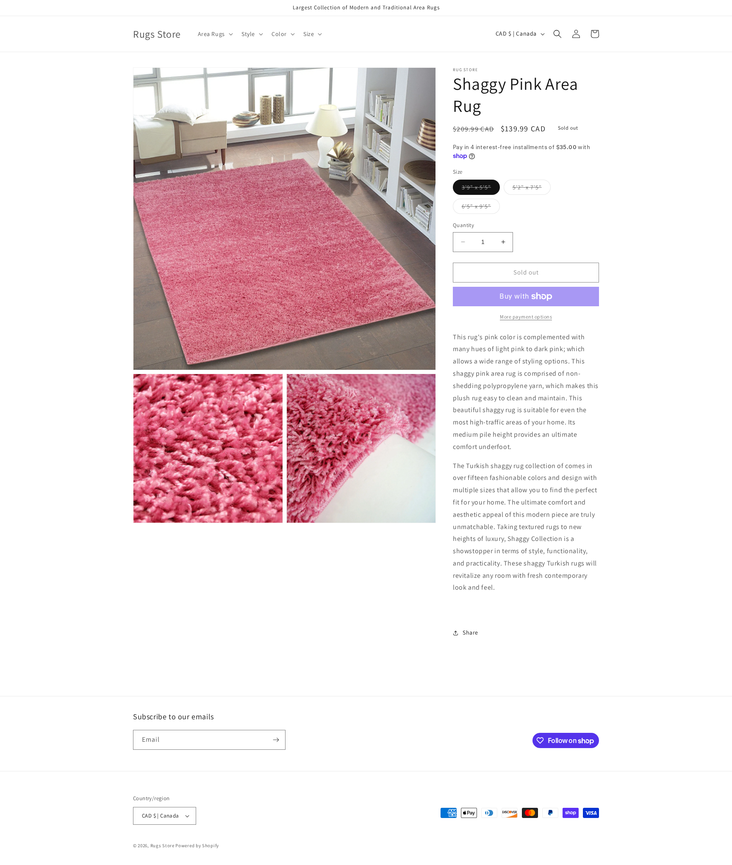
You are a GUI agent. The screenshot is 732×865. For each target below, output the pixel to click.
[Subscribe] (275, 740)
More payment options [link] (526, 316)
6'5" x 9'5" (481, 208)
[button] (214, 34)
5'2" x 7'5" (532, 189)
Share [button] (470, 632)
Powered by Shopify (197, 845)
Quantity (463, 225)
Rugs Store (162, 845)
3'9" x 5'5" (481, 189)
